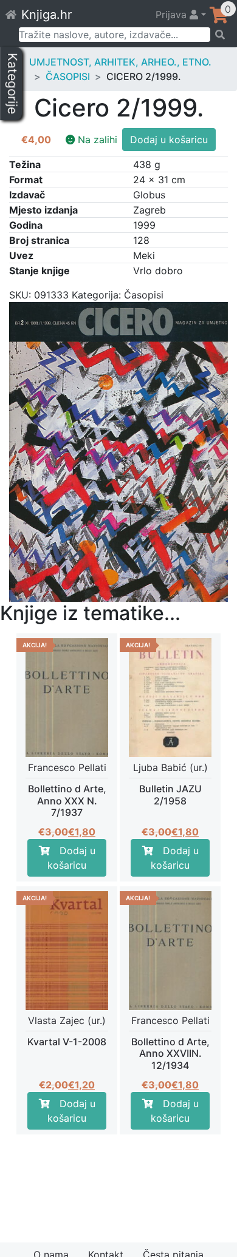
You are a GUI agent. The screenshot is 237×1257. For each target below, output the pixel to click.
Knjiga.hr (46, 14)
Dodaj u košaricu (169, 139)
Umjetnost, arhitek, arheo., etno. (120, 62)
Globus (149, 195)
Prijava (173, 14)
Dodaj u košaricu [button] (71, 857)
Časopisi (68, 76)
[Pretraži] (219, 34)
